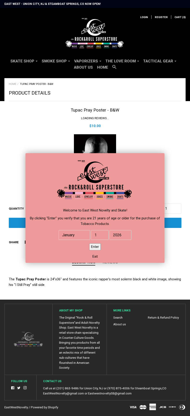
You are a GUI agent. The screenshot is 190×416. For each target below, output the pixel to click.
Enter (95, 247)
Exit (95, 257)
